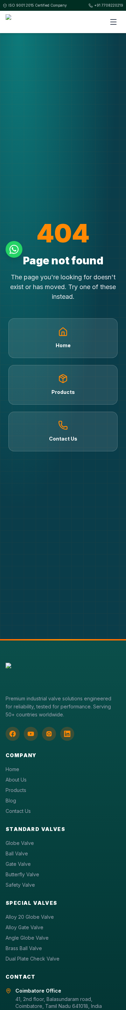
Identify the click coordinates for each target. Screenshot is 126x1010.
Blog (11, 800)
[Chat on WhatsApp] (14, 249)
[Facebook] (13, 734)
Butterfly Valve (22, 874)
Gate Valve (18, 864)
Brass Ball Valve (24, 948)
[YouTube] (31, 734)
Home (12, 769)
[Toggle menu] (113, 22)
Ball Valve (17, 853)
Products (16, 790)
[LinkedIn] (67, 734)
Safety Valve (20, 885)
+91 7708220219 (108, 5)
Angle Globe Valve (27, 938)
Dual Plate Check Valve (32, 959)
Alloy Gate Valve (24, 927)
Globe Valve (20, 843)
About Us (16, 780)
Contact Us (18, 811)
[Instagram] (49, 734)
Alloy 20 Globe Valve (30, 917)
